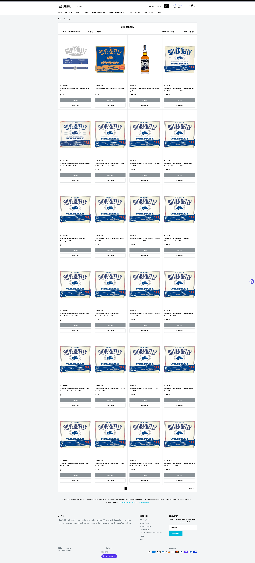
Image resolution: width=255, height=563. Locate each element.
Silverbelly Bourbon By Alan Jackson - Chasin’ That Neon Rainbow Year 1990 (109, 165)
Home (60, 12)
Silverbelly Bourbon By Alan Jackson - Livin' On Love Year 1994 (144, 315)
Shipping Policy (144, 520)
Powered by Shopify (64, 551)
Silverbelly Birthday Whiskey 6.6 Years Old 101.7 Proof (75, 90)
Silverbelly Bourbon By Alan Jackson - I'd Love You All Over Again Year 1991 (179, 90)
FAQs (141, 539)
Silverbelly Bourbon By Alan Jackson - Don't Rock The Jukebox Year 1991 (178, 165)
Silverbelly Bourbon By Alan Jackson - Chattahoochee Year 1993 (176, 240)
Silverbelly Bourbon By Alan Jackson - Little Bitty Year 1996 (74, 465)
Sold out (75, 100)
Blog (159, 12)
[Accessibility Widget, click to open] (252, 281)
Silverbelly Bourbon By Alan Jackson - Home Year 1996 (178, 390)
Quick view (75, 105)
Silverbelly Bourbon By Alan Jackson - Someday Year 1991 (72, 240)
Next (190, 488)
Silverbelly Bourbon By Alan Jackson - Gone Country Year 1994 (178, 315)
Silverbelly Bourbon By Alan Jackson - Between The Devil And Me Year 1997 (144, 465)
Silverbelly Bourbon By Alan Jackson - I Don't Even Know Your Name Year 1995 (74, 390)
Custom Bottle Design (116, 12)
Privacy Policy (144, 523)
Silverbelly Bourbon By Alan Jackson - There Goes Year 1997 (109, 465)
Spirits (67, 12)
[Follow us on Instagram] (102, 552)
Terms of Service (145, 526)
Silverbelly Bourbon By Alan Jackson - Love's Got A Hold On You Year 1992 (74, 315)
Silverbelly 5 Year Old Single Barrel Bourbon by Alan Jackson (110, 90)
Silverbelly (66, 19)
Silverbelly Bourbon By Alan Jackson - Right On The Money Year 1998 (179, 465)
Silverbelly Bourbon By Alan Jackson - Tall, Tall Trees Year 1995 (110, 390)
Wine (77, 12)
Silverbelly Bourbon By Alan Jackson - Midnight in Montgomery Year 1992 (144, 240)
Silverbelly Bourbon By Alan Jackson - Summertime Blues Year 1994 (107, 315)
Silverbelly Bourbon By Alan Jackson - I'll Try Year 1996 (143, 390)
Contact (142, 536)
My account (177, 7)
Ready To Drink (149, 12)
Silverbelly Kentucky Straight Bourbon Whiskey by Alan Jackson (144, 90)
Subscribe (175, 533)
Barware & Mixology (98, 12)
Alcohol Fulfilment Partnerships (150, 533)
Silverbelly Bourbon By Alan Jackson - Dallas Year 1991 (109, 240)
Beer (86, 12)
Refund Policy (144, 529)
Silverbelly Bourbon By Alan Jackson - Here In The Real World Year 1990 (75, 165)
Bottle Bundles (135, 12)
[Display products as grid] (190, 31)
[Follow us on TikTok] (106, 552)
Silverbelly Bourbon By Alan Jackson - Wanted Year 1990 (144, 165)
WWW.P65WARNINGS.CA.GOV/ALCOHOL (135, 502)
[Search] (166, 6)
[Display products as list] (193, 31)
